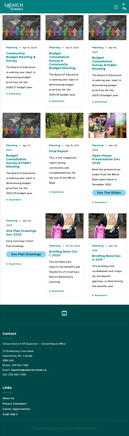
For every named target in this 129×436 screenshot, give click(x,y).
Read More (14, 94)
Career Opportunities (16, 409)
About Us (8, 398)
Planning (11, 47)
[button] (123, 4)
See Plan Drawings (26, 254)
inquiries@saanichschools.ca (28, 370)
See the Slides (109, 193)
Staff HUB (9, 414)
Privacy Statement (15, 403)
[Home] (14, 6)
